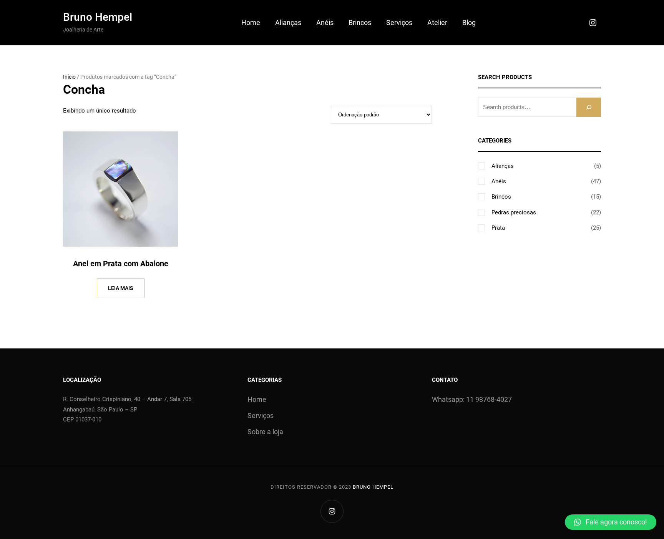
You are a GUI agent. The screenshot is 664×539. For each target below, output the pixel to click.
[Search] (588, 107)
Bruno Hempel (97, 17)
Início (69, 77)
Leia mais (120, 288)
